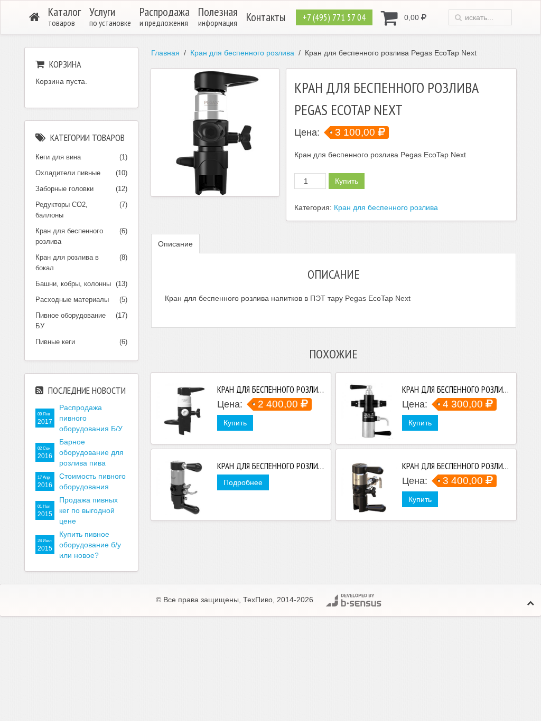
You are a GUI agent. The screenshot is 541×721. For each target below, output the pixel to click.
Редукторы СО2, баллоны (61, 210)
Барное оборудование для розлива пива (91, 452)
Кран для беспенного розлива (242, 53)
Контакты (265, 17)
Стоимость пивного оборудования (92, 481)
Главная (165, 53)
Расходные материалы (72, 299)
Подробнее (243, 482)
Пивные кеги (55, 342)
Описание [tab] (175, 244)
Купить (346, 181)
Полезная (218, 16)
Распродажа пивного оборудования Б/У (91, 418)
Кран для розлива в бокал (67, 262)
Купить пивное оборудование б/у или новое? (90, 544)
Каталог (64, 16)
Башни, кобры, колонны (73, 284)
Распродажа (164, 16)
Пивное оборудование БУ (70, 320)
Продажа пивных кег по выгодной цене (88, 510)
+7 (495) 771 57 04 (334, 17)
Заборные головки (64, 189)
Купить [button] (235, 423)
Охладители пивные (67, 173)
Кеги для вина (58, 157)
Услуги (110, 16)
